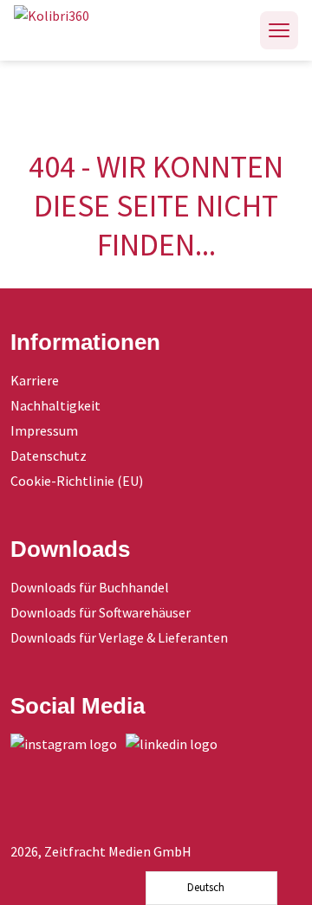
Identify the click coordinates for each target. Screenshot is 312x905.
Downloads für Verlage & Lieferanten (119, 637)
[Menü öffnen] (279, 30)
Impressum (44, 430)
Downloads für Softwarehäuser (100, 612)
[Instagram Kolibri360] (68, 744)
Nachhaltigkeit (55, 405)
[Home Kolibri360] (70, 30)
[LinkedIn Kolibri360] (176, 744)
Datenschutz (48, 455)
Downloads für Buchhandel (89, 587)
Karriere (34, 380)
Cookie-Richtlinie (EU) (76, 480)
